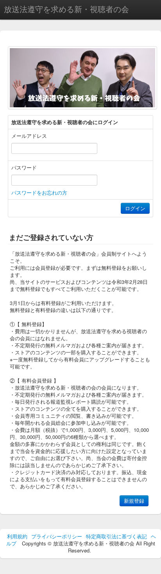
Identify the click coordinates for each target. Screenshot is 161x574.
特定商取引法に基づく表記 (116, 536)
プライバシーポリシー (56, 536)
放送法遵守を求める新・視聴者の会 (66, 8)
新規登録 (134, 500)
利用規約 (17, 536)
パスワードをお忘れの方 (39, 192)
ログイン (135, 208)
